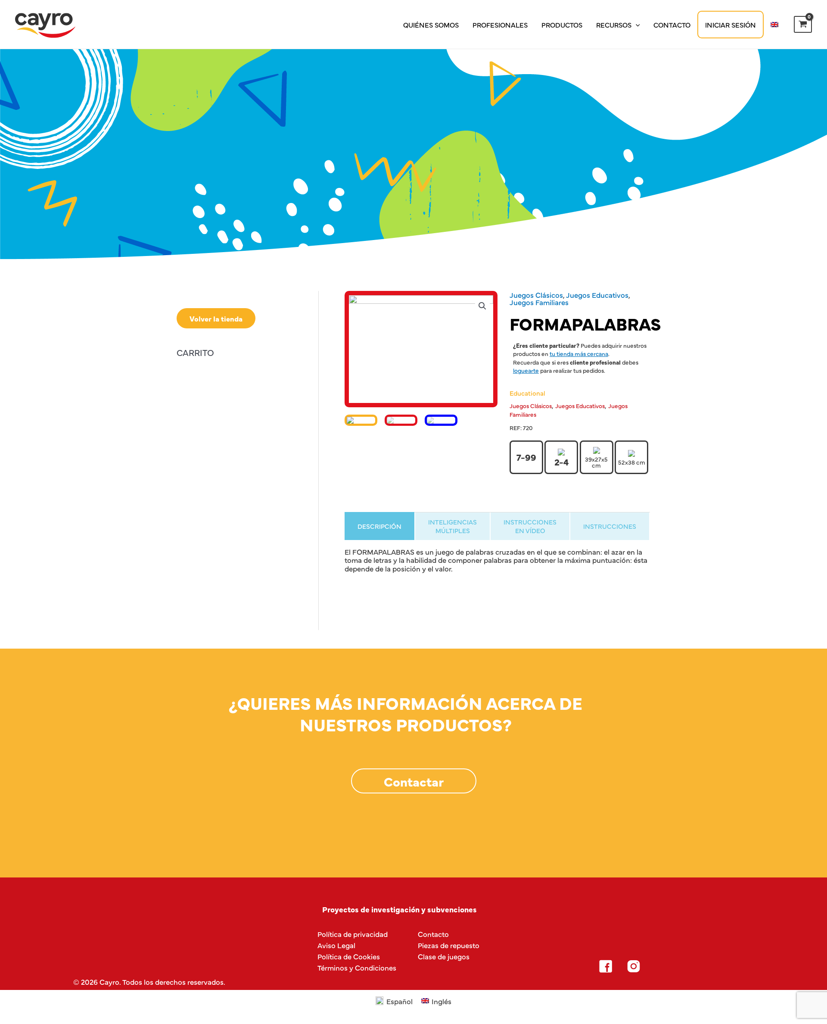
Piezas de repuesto (448, 945)
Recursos (613, 24)
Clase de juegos (443, 956)
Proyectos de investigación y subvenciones (399, 909)
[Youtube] (690, 966)
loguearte (526, 370)
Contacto (671, 24)
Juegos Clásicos (536, 295)
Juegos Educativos (597, 295)
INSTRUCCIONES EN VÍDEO (530, 525)
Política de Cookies (348, 956)
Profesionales (500, 24)
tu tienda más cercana (579, 353)
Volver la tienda (216, 318)
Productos (561, 24)
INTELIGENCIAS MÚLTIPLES (452, 525)
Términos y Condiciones (356, 967)
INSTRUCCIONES (609, 526)
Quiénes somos (431, 24)
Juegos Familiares (539, 302)
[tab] (379, 526)
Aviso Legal (336, 945)
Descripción (379, 526)
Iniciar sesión (730, 24)
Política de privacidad (352, 934)
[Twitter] (662, 966)
